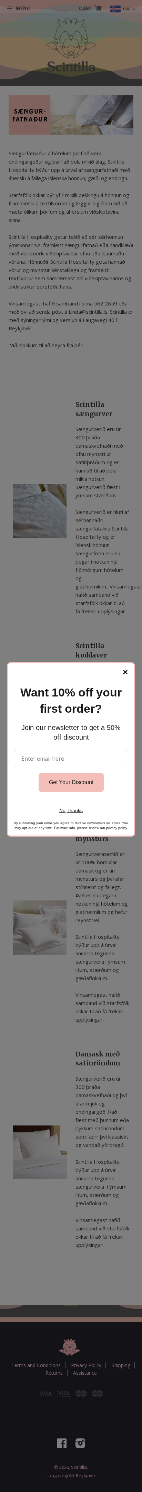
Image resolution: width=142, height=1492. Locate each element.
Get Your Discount (71, 782)
